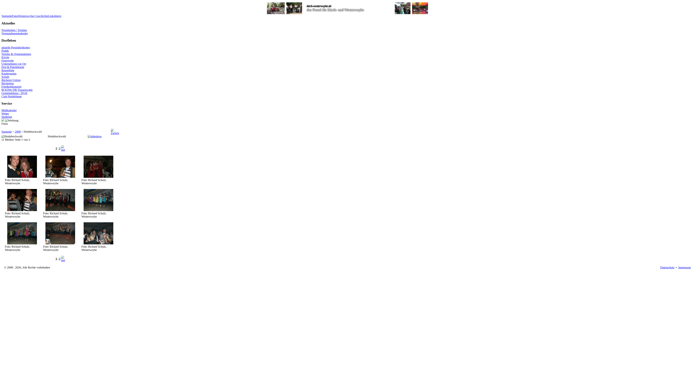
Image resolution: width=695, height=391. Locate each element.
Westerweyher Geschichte (33, 16)
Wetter (5, 113)
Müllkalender (9, 110)
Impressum (684, 267)
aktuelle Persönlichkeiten (15, 47)
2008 (18, 131)
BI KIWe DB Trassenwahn (17, 89)
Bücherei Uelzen (11, 80)
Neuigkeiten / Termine (14, 30)
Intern (57, 16)
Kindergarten (8, 73)
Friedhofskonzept (11, 86)
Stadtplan (6, 116)
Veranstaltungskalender (14, 33)
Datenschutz (667, 267)
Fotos (15, 16)
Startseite (7, 16)
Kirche (5, 57)
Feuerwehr (7, 60)
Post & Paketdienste (12, 67)
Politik (5, 50)
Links (51, 16)
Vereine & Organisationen (16, 54)
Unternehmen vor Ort (13, 63)
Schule (5, 76)
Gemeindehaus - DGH (14, 93)
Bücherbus (7, 83)
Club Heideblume (11, 96)
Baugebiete (7, 70)
